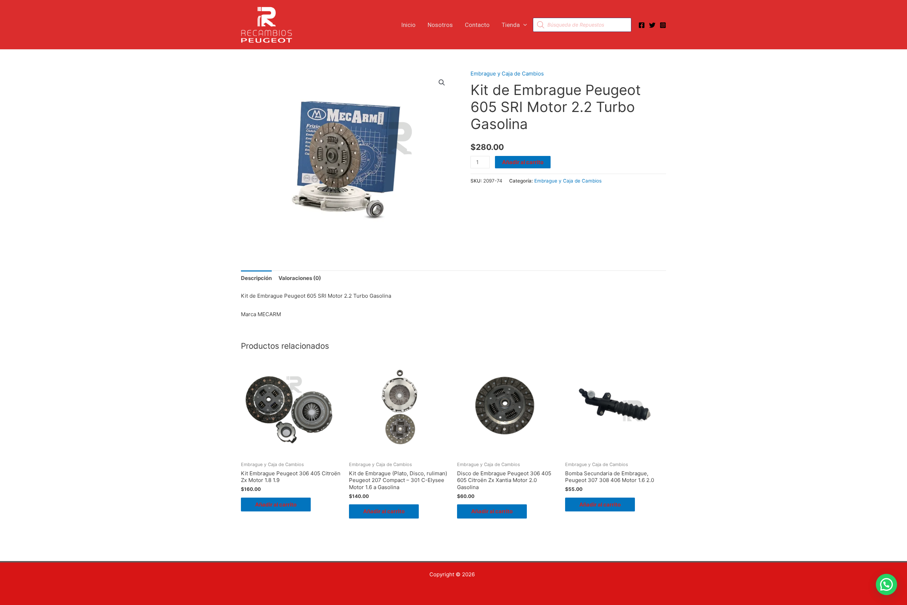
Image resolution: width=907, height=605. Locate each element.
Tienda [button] (511, 24)
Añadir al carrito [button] (276, 504)
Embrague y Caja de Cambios (507, 73)
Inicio (408, 24)
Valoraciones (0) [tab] (299, 278)
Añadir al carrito (522, 162)
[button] (523, 24)
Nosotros (440, 24)
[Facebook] (641, 25)
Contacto (477, 24)
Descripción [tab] (256, 278)
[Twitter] (652, 25)
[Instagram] (663, 25)
